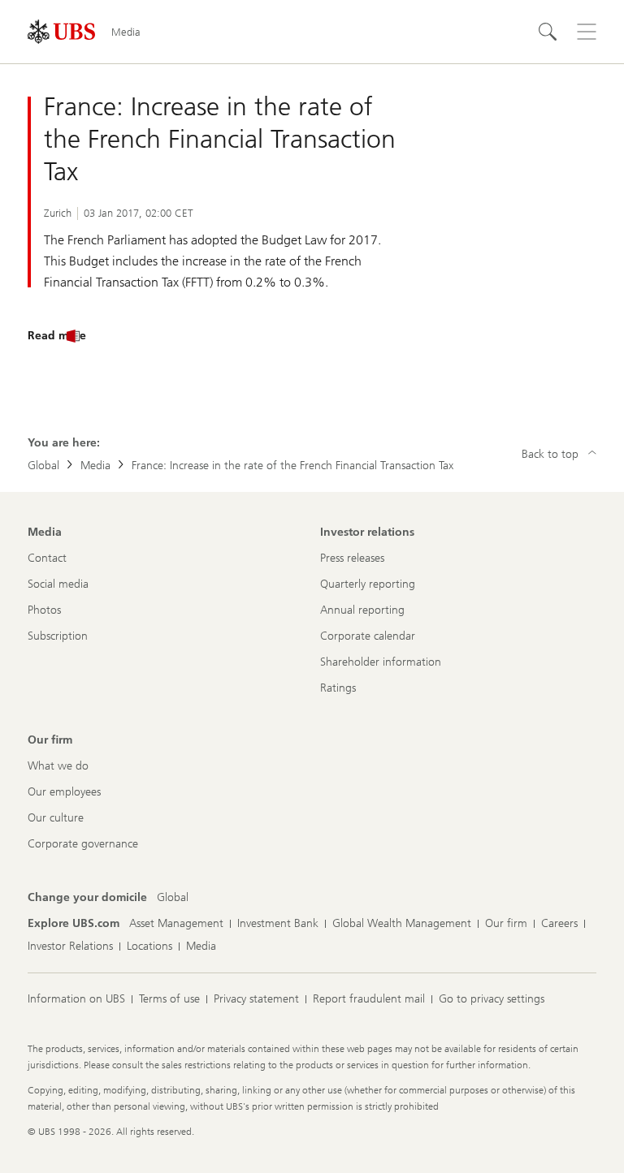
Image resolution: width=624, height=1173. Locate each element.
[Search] (547, 31)
